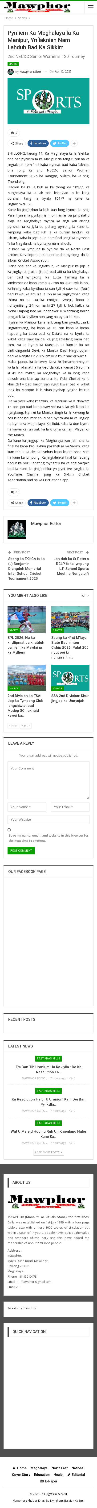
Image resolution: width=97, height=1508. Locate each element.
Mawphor (19, 1501)
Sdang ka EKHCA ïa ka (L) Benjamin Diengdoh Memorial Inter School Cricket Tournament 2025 (26, 569)
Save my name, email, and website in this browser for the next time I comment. (49, 838)
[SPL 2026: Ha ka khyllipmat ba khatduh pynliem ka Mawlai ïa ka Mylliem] (27, 619)
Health (59, 1475)
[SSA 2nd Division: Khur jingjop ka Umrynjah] (70, 678)
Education (42, 1475)
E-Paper (51, 1481)
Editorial (78, 1475)
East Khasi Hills (48, 1058)
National (78, 1468)
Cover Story (21, 1475)
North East (60, 1468)
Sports (13, 64)
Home (22, 1468)
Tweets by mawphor (22, 1308)
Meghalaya (39, 1468)
